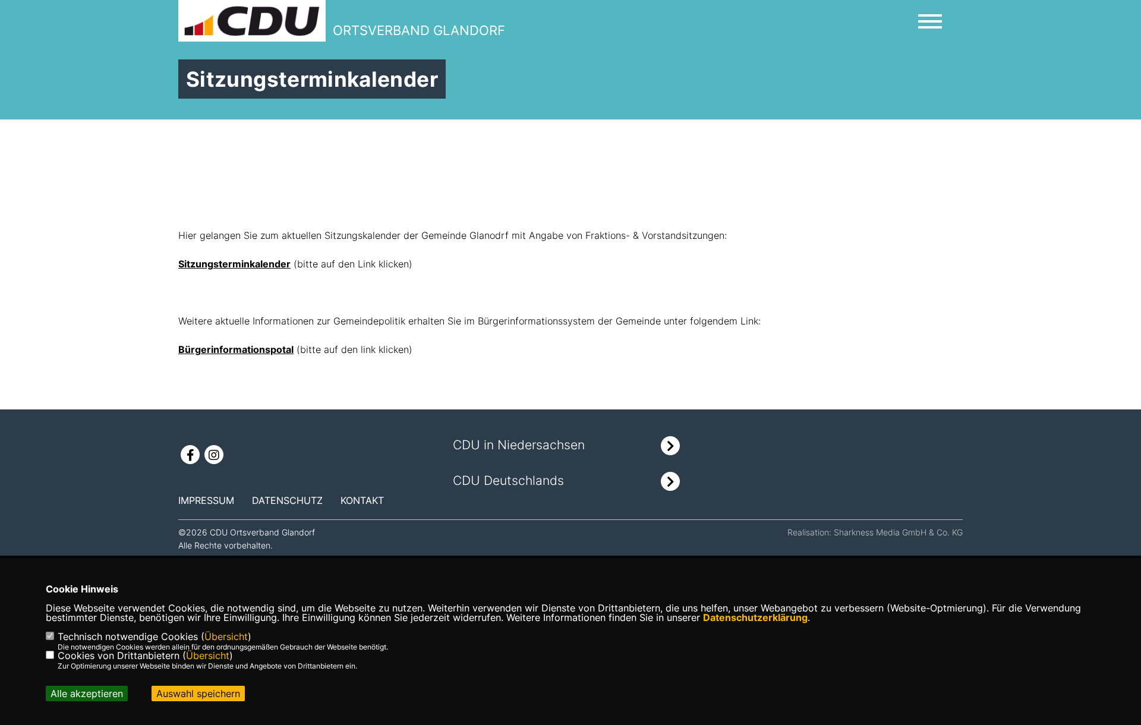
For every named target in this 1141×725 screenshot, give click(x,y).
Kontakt (362, 500)
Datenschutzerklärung (755, 617)
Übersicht (226, 636)
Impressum (206, 500)
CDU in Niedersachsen (519, 444)
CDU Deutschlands (508, 480)
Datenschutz (287, 500)
